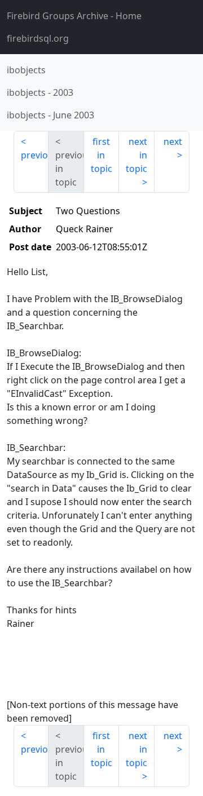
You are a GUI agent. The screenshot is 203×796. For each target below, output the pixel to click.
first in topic (101, 155)
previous (34, 155)
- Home (74, 16)
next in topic (136, 155)
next (173, 141)
